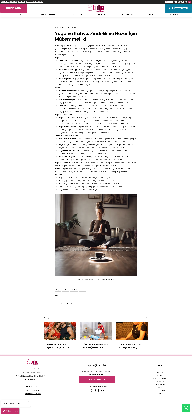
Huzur (83, 290)
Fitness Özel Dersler (160, 378)
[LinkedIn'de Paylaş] (67, 303)
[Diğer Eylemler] (135, 27)
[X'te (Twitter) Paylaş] (61, 303)
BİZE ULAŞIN (160, 391)
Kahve (66, 290)
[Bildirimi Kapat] (29, 402)
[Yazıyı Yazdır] (78, 303)
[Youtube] (182, 2)
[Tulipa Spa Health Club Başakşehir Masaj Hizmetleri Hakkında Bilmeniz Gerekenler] (132, 331)
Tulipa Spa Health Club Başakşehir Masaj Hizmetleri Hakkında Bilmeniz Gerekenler (130, 346)
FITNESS (160, 372)
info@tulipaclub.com (33, 394)
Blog (56, 295)
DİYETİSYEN (160, 375)
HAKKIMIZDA (160, 384)
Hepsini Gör (144, 318)
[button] (97, 379)
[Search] (189, 2)
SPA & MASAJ (160, 381)
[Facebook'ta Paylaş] (56, 303)
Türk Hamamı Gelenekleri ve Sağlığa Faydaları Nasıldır (96, 346)
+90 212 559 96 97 (32, 390)
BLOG (160, 387)
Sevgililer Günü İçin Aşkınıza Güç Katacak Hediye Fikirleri (58, 346)
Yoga (58, 290)
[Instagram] (179, 2)
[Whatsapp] (186, 2)
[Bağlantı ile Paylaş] (72, 303)
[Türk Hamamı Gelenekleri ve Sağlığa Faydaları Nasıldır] (96, 331)
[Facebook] (175, 2)
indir (160, 369)
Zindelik (74, 290)
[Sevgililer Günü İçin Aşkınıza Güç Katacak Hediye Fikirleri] (60, 331)
